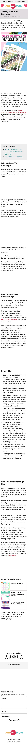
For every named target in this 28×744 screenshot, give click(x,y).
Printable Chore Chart (17, 583)
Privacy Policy (17, 741)
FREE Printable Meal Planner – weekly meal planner (17, 594)
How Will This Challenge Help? (13, 156)
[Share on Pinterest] (6, 657)
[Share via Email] (21, 657)
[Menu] (2, 5)
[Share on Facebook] (10, 657)
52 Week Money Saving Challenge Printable (17, 603)
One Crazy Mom (14, 6)
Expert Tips (8, 154)
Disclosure (10, 741)
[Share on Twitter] (14, 657)
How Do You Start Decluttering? (14, 151)
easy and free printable (9, 320)
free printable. (12, 555)
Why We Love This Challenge (13, 149)
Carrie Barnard (5, 16)
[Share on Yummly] (17, 657)
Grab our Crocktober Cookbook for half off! (14, 1)
